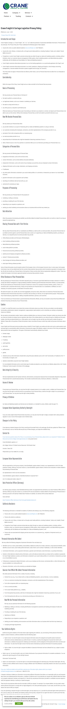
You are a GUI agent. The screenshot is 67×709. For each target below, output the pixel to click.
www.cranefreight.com (30, 48)
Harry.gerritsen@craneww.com (29, 500)
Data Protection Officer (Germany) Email (12, 500)
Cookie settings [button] (8, 703)
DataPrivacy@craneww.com (8, 671)
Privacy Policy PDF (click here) (8, 35)
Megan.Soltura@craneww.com (20, 439)
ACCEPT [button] (19, 703)
